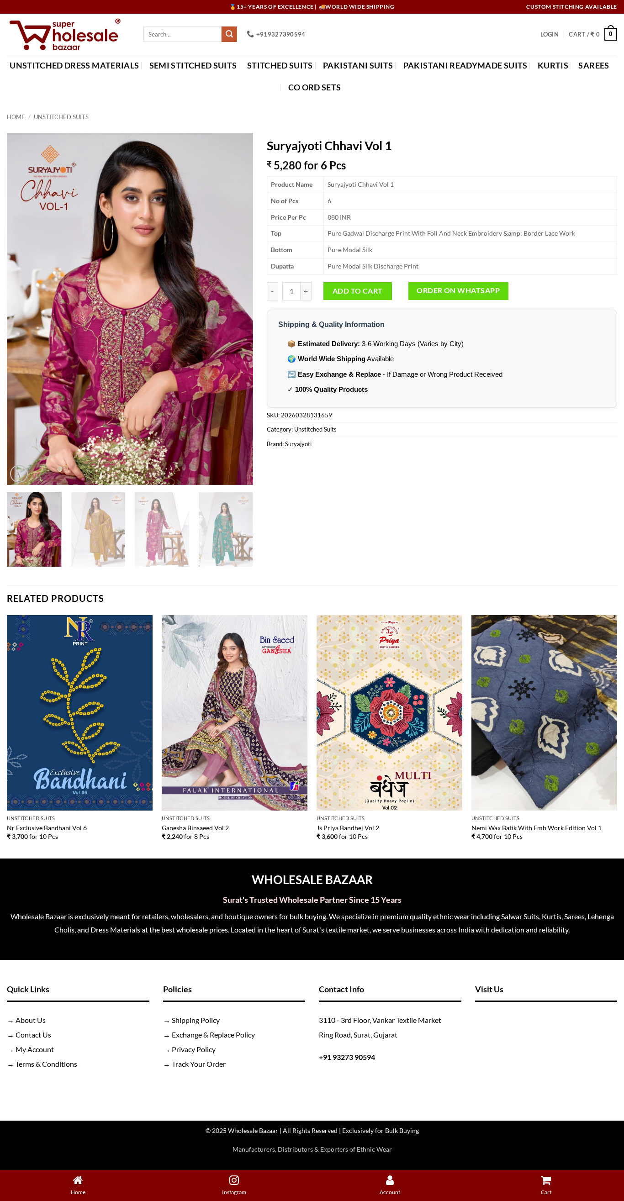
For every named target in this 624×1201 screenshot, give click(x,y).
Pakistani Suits (358, 65)
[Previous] (23, 309)
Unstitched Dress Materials (74, 65)
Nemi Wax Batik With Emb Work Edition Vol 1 (536, 828)
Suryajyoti (298, 444)
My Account (35, 1049)
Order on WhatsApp (458, 290)
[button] (549, 34)
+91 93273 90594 (347, 1057)
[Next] (236, 309)
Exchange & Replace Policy (213, 1034)
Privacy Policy (194, 1049)
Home (16, 117)
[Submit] (229, 34)
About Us (31, 1020)
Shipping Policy (196, 1020)
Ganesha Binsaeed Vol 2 (195, 828)
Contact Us (33, 1034)
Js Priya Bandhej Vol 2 (348, 828)
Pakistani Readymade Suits (465, 65)
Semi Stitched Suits (193, 65)
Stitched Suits (280, 65)
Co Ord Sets (314, 87)
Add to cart (358, 291)
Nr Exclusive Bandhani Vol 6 (47, 828)
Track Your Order (199, 1063)
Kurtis (553, 65)
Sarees (593, 65)
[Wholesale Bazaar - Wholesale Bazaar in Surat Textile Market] (68, 34)
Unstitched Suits (61, 117)
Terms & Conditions (46, 1063)
